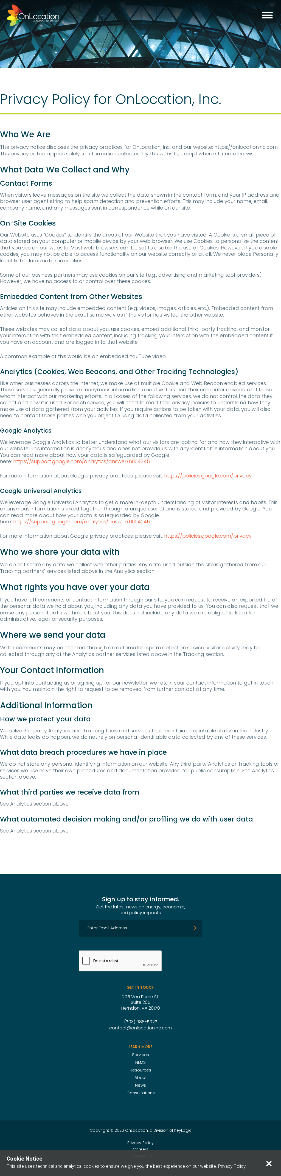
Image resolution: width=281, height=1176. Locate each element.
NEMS (140, 1063)
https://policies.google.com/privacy (207, 476)
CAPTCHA (132, 946)
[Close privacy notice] (268, 1163)
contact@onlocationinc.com (140, 1028)
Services (140, 1055)
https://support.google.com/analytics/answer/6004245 (81, 462)
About (140, 1078)
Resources (140, 1070)
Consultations (141, 1093)
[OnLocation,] (32, 15)
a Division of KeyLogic (171, 1131)
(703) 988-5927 (140, 1022)
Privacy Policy (140, 1143)
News (140, 1086)
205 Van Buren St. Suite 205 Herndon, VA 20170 (140, 1003)
